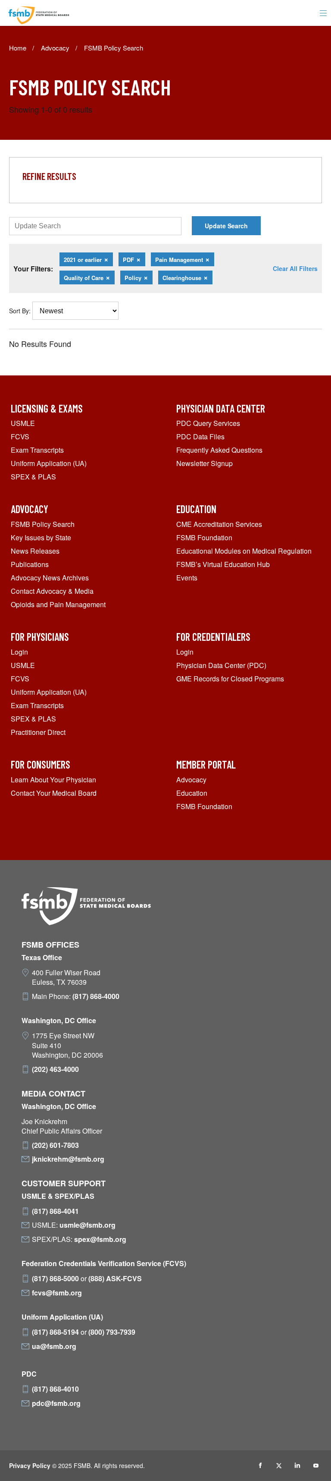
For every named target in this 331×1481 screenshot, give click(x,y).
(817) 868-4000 (95, 996)
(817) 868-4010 (55, 1389)
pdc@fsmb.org (56, 1403)
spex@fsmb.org (100, 1239)
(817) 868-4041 (55, 1211)
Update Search (226, 225)
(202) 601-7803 (55, 1145)
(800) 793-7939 (111, 1332)
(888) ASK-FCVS (115, 1278)
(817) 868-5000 (55, 1278)
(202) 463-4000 (55, 1069)
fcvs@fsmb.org (57, 1293)
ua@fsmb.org (54, 1346)
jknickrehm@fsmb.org (68, 1159)
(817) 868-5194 (55, 1332)
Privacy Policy (29, 1465)
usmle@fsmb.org (87, 1225)
